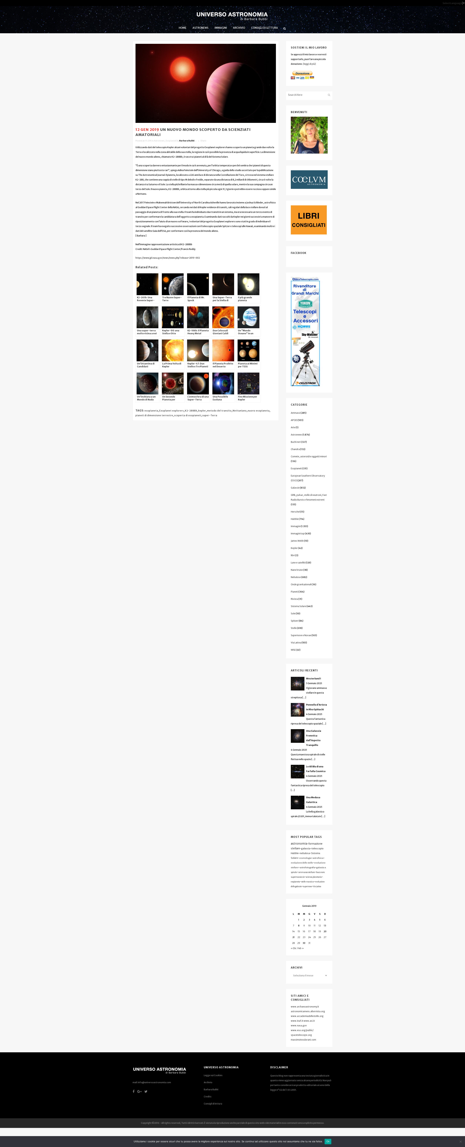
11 (315, 925)
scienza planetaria (314, 877)
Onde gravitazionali (301, 584)
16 (304, 931)
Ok (328, 1141)
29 (298, 943)
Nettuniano (240, 410)
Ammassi (295, 412)
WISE (293, 649)
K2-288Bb (191, 410)
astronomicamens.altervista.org (308, 1011)
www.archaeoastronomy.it (305, 1006)
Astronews (159, 140)
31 (309, 943)
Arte (293, 427)
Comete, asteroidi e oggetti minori (309, 456)
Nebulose (296, 577)
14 (293, 931)
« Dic (293, 948)
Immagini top (298, 533)
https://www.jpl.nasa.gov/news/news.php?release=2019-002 (168, 257)
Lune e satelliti (298, 562)
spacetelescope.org (301, 1035)
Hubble (294, 519)
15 (299, 931)
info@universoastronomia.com (154, 1082)
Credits (207, 1096)
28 (293, 943)
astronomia (299, 843)
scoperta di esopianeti (187, 415)
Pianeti (294, 591)
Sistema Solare (298, 606)
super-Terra (209, 415)
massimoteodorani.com (303, 1039)
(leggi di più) (309, 64)
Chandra (295, 449)
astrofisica (318, 858)
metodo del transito (219, 410)
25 (314, 937)
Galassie (295, 487)
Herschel (295, 511)
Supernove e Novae (301, 635)
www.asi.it (309, 1020)
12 (320, 925)
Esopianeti (171, 140)
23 (304, 937)
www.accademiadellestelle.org (307, 1016)
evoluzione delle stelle (302, 862)
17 (309, 931)
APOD (294, 420)
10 (309, 925)
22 (299, 937)
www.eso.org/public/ (302, 1030)
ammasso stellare (306, 872)
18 (314, 931)
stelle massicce (307, 882)
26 (319, 937)
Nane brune (297, 570)
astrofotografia (307, 867)
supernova (307, 886)
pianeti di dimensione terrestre (154, 415)
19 (320, 931)
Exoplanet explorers (171, 410)
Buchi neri (296, 442)
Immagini (295, 526)
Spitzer (294, 620)
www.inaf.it (297, 1020)
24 (309, 937)
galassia (305, 848)
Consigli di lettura (213, 1103)
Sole (293, 613)
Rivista (294, 599)
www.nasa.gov (299, 1025)
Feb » (301, 948)
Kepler (294, 548)
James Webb (297, 540)
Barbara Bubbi (187, 140)
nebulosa (305, 853)
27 (325, 937)
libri (293, 555)
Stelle (294, 628)
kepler (202, 410)
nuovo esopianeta (259, 410)
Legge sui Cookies (213, 1075)
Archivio (208, 1082)
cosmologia (305, 858)
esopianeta (151, 410)
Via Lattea (296, 642)
